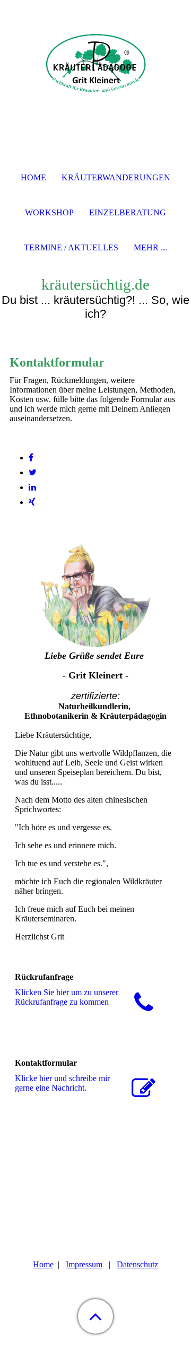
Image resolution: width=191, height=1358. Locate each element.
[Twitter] (33, 472)
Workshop (49, 212)
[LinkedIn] (32, 487)
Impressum (84, 1264)
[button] (95, 1316)
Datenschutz (137, 1264)
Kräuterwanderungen (116, 177)
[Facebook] (31, 457)
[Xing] (32, 502)
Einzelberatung (127, 212)
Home (43, 1264)
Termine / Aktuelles (71, 247)
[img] (95, 66)
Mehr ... (150, 247)
